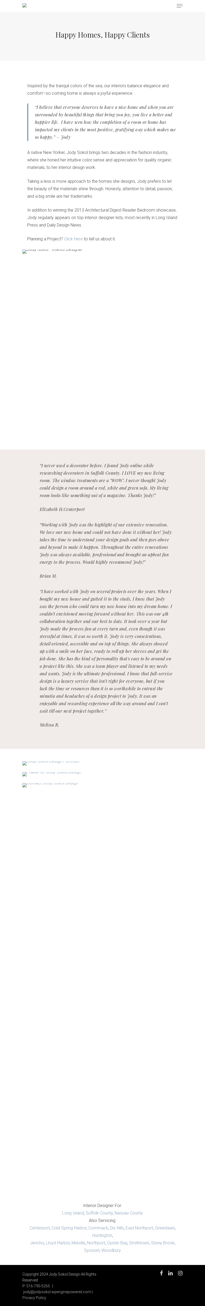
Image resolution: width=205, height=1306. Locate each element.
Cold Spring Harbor (69, 1227)
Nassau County (129, 1213)
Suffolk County (99, 1213)
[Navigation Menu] (180, 6)
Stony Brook (163, 1242)
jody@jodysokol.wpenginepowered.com (57, 1292)
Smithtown (139, 1242)
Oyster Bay (117, 1242)
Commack (98, 1227)
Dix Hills (117, 1227)
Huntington (102, 1235)
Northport (96, 1242)
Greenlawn (165, 1227)
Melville (78, 1242)
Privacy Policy (34, 1298)
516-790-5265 (38, 1286)
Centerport (40, 1227)
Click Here (73, 238)
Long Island (73, 1213)
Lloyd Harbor (58, 1242)
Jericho (37, 1242)
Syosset (92, 1250)
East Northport (139, 1227)
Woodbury (111, 1250)
